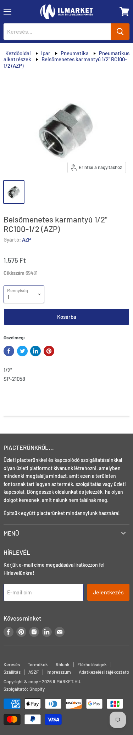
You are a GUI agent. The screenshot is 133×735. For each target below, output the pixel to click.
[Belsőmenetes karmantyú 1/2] (14, 192)
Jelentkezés (108, 592)
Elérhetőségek (92, 664)
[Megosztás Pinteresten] (49, 351)
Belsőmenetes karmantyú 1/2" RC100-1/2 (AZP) (65, 62)
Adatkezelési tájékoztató (104, 672)
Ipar (45, 53)
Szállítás (12, 672)
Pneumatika (75, 53)
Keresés (12, 664)
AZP (26, 239)
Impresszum (58, 672)
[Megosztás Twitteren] (22, 351)
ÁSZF (33, 672)
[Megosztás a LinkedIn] (35, 351)
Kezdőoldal (18, 53)
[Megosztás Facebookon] (9, 351)
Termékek (38, 664)
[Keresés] (120, 31)
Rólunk (63, 664)
